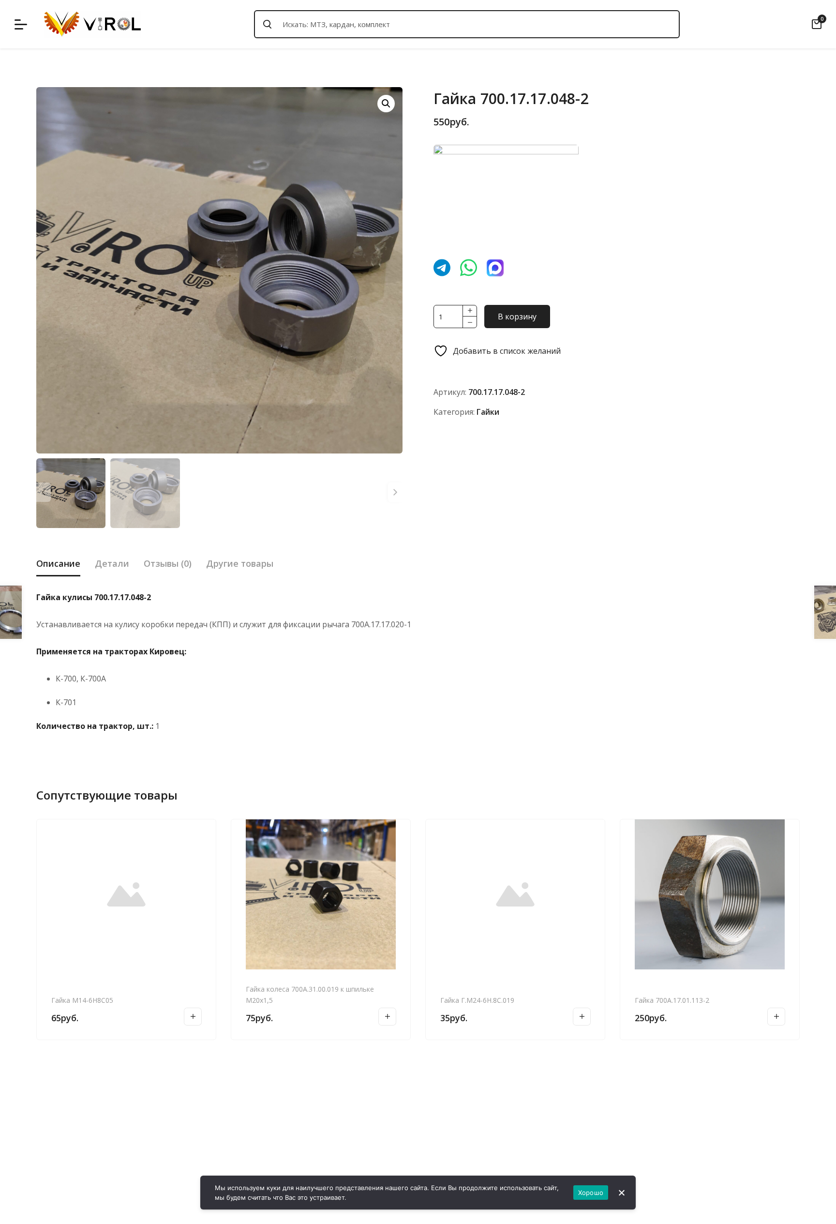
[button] (386, 103)
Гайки (488, 412)
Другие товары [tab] (239, 563)
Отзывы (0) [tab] (168, 563)
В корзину (517, 316)
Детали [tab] (112, 563)
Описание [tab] (58, 563)
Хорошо (591, 1192)
